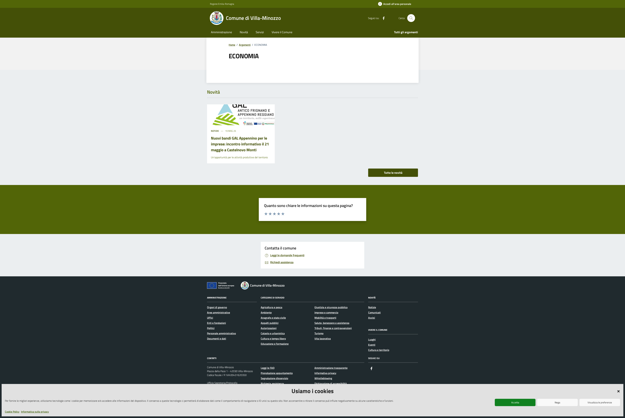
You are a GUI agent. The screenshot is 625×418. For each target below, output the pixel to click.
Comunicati (374, 312)
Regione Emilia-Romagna (222, 4)
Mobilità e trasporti (325, 318)
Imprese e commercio (326, 312)
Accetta (515, 402)
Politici (211, 328)
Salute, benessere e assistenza (331, 323)
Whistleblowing (323, 378)
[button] (618, 391)
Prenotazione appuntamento (277, 373)
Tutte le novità (393, 172)
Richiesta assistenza (272, 383)
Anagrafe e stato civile (273, 318)
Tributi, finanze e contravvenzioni (333, 328)
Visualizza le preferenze (600, 402)
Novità (244, 32)
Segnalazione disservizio (274, 378)
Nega (557, 402)
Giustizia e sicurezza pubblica (330, 307)
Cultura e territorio (378, 350)
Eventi (371, 345)
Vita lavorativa (322, 338)
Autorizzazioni (269, 328)
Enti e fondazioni (216, 323)
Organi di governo (217, 307)
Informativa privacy (325, 373)
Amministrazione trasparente (330, 368)
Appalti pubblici (269, 323)
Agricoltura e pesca (271, 307)
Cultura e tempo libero (273, 338)
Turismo (318, 333)
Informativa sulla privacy (35, 412)
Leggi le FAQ (268, 368)
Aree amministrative (218, 312)
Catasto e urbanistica (273, 333)
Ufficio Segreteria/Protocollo (222, 383)
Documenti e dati (216, 338)
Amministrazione (221, 32)
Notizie (215, 131)
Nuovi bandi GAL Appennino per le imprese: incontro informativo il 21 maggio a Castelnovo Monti (240, 144)
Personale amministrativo (221, 333)
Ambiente (266, 312)
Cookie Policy (12, 412)
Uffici (210, 318)
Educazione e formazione (275, 344)
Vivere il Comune (282, 32)
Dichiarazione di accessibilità (330, 383)
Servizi (260, 32)
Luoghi (372, 339)
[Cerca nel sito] (411, 18)
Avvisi (371, 318)
